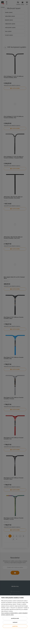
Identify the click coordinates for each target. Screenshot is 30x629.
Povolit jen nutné (15, 618)
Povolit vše (15, 626)
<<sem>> (7, 607)
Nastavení (15, 622)
